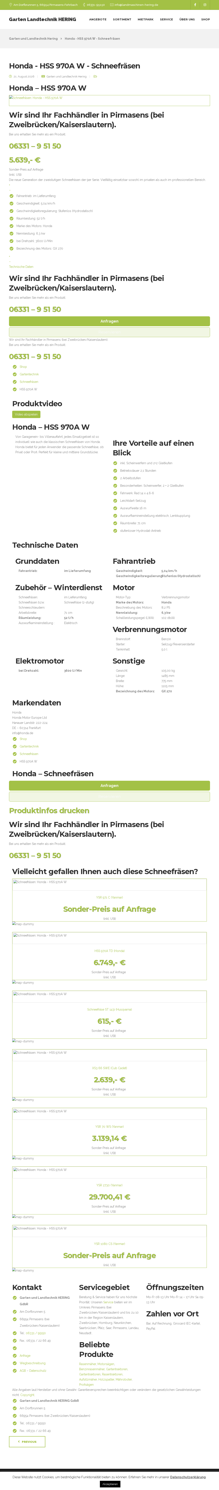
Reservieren (109, 332)
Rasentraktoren (112, 1374)
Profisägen (86, 1384)
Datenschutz (37, 1370)
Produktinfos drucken (49, 810)
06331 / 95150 (36, 1333)
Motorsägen (106, 1364)
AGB (23, 1370)
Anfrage (25, 1355)
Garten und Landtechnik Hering (67, 76)
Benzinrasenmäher (92, 1369)
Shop (205, 19)
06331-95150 (96, 4)
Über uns (187, 19)
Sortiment (122, 19)
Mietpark (146, 19)
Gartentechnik (29, 374)
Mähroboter (124, 1379)
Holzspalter (106, 1379)
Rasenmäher (87, 1364)
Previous (29, 1441)
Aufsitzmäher (88, 1379)
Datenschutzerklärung (188, 1477)
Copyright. (27, 1395)
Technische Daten (21, 266)
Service (166, 19)
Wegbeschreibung (33, 1363)
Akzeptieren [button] (110, 1484)
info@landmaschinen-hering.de (136, 4)
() (109, 897)
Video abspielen (26, 414)
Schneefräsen (29, 381)
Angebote (98, 19)
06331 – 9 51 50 (35, 145)
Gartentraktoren (116, 1369)
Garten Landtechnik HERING (42, 19)
